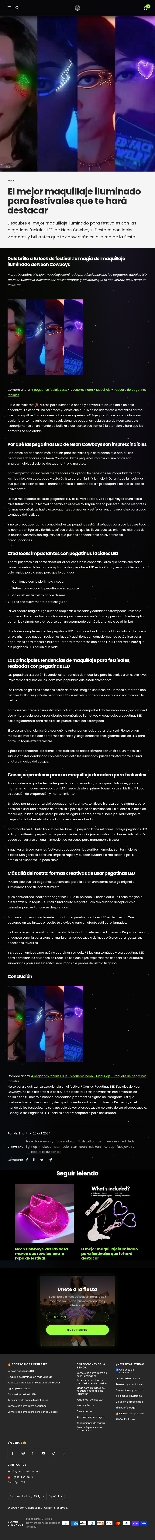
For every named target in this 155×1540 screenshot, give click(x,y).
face (11, 180)
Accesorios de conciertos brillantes (28, 1400)
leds (131, 1141)
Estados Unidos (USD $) (25, 1496)
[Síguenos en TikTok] (54, 1453)
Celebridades (84, 1411)
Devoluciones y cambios (130, 1390)
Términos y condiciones (130, 1384)
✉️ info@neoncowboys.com (24, 1471)
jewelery (113, 1141)
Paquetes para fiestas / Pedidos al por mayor (34, 1382)
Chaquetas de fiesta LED (22, 1394)
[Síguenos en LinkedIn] (64, 1453)
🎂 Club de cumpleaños (130, 1413)
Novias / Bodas (86, 1405)
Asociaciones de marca (91, 1423)
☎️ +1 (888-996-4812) (20, 1477)
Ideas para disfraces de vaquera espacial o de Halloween (91, 1390)
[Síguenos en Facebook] (13, 1453)
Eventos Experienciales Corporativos (89, 1429)
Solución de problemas (129, 1401)
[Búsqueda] (17, 7)
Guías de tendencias (128, 1378)
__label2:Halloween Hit (43, 1152)
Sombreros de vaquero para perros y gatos (33, 1411)
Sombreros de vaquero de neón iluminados (92, 1374)
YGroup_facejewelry (118, 1147)
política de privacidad (129, 1395)
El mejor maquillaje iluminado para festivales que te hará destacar (109, 1253)
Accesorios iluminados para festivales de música (92, 1382)
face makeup (65, 1141)
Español (54, 1496)
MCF (57, 1147)
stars (83, 1147)
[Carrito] (145, 8)
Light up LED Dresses (19, 1388)
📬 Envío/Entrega (126, 1407)
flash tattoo (86, 1141)
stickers (95, 1147)
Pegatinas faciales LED (89, 1399)
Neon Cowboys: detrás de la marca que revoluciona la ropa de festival (41, 1253)
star (74, 1147)
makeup (45, 1147)
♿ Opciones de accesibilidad (125, 1371)
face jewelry (44, 1141)
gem (101, 1141)
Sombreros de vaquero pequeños (27, 1406)
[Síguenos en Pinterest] (33, 1453)
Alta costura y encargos (91, 1417)
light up (31, 1147)
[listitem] (27, 1160)
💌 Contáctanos (125, 1419)
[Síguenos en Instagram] (23, 1453)
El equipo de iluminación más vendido (30, 1377)
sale (66, 1147)
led (123, 1141)
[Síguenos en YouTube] (43, 1453)
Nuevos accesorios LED (21, 1371)
